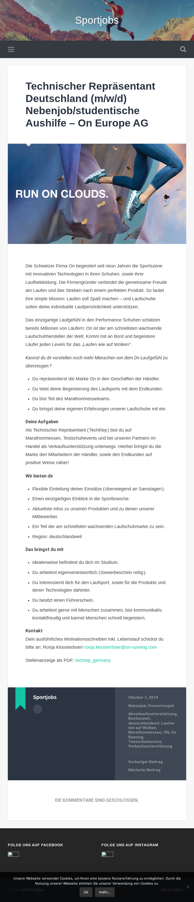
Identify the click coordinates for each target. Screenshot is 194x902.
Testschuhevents (144, 741)
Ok (86, 892)
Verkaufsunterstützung (150, 746)
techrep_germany (93, 660)
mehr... (105, 892)
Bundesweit (139, 718)
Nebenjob (137, 706)
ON (166, 732)
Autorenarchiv (37, 709)
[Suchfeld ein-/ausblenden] (183, 49)
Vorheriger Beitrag (145, 762)
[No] (187, 886)
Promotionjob (161, 706)
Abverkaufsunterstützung (152, 714)
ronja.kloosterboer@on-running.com (120, 647)
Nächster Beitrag (144, 770)
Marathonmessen (144, 732)
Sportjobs (97, 20)
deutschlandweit (143, 723)
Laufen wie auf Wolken (151, 725)
